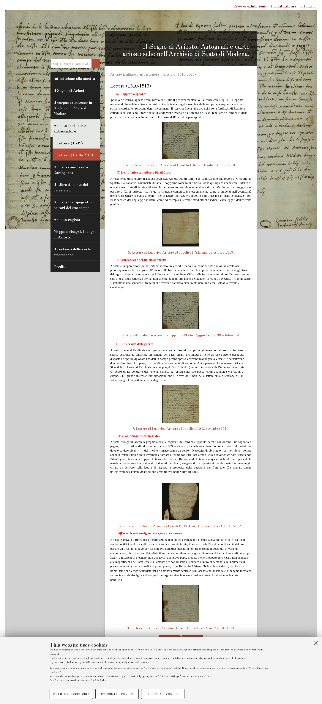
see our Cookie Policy (93, 680)
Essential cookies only (71, 694)
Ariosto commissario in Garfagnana (73, 169)
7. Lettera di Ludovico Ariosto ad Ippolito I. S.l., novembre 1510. (180, 428)
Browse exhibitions (249, 6)
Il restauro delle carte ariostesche (72, 251)
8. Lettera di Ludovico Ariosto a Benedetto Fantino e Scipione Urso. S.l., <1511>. (181, 525)
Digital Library (284, 6)
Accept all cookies (163, 694)
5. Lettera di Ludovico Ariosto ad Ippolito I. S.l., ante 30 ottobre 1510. (181, 252)
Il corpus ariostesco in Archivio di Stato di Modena (72, 107)
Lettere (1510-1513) (74, 154)
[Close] (316, 643)
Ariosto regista (66, 219)
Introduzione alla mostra (74, 78)
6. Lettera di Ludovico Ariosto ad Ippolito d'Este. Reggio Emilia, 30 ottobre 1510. (180, 335)
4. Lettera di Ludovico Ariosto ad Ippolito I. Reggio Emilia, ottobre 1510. (181, 164)
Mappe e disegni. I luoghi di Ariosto (74, 234)
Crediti (59, 266)
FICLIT (308, 6)
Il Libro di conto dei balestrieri (70, 187)
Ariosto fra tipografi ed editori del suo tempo (73, 204)
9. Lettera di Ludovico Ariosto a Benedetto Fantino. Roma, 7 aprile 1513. (181, 627)
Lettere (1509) (69, 143)
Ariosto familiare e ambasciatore (69, 128)
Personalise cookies (117, 694)
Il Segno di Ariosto (69, 90)
